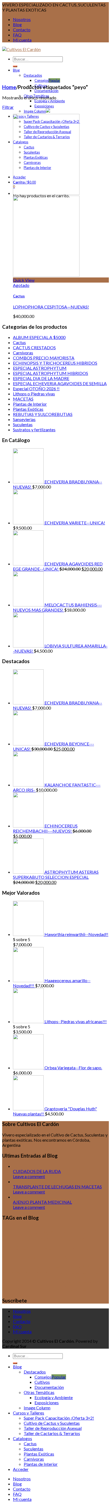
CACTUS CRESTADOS (34, 347)
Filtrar (8, 107)
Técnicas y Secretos (61, 1289)
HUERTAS (50, 1281)
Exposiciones (44, 106)
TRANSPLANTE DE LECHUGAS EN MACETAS (57, 1186)
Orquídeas (69, 1282)
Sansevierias (24, 419)
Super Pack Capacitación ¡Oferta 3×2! (59, 1417)
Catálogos (41, 1231)
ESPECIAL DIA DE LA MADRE (41, 378)
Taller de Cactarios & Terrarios (52, 1433)
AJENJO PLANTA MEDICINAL (42, 1202)
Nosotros (22, 19)
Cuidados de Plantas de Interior (52, 1235)
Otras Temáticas (39, 1392)
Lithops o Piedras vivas (34, 393)
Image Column (35, 111)
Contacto (21, 29)
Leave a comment (29, 1176)
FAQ (17, 34)
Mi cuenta (22, 39)
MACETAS (23, 398)
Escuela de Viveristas (74, 1273)
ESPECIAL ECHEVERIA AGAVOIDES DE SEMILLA (60, 383)
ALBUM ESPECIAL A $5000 (39, 337)
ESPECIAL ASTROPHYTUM (40, 368)
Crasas (66, 1230)
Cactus (19, 296)
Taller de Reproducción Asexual (53, 1428)
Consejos (41, 80)
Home (9, 87)
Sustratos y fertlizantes (34, 429)
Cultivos (42, 1247)
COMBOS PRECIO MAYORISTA (43, 357)
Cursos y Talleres (28, 1412)
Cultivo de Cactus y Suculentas (52, 1423)
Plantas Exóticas (28, 409)
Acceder (21, 1469)
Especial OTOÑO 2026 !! (36, 388)
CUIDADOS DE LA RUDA (37, 1171)
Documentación (46, 91)
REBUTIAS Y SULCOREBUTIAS (42, 414)
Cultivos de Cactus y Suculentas (47, 1251)
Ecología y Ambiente (49, 101)
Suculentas (23, 424)
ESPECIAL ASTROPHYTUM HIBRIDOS (50, 373)
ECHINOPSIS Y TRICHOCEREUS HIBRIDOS (55, 362)
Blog (17, 24)
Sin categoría (86, 1282)
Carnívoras (23, 352)
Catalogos (22, 1438)
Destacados (33, 75)
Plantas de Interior (30, 403)
